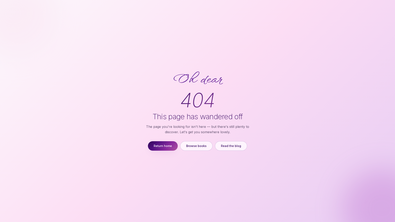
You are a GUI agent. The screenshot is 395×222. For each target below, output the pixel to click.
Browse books (196, 146)
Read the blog (231, 146)
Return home (163, 146)
